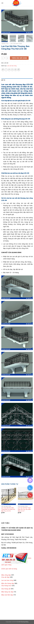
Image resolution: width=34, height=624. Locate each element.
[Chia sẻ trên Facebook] (6, 69)
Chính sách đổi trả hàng (9, 569)
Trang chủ (4, 43)
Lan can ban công (16, 43)
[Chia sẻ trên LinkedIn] (18, 69)
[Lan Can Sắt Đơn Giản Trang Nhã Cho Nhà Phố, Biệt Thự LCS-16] (8, 496)
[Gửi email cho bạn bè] (12, 69)
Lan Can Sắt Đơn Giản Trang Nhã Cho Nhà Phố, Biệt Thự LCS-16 (8, 509)
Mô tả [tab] (3, 80)
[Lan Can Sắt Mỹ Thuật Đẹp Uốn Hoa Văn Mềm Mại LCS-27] (25, 496)
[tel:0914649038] (14, 558)
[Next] (29, 21)
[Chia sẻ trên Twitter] (9, 69)
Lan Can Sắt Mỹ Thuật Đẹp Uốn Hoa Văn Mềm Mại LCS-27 (24, 509)
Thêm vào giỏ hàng (19, 58)
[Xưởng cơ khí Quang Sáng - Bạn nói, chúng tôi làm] (17, 3)
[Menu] (2, 3)
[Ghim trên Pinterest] (15, 69)
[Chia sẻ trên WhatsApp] (2, 69)
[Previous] (4, 21)
